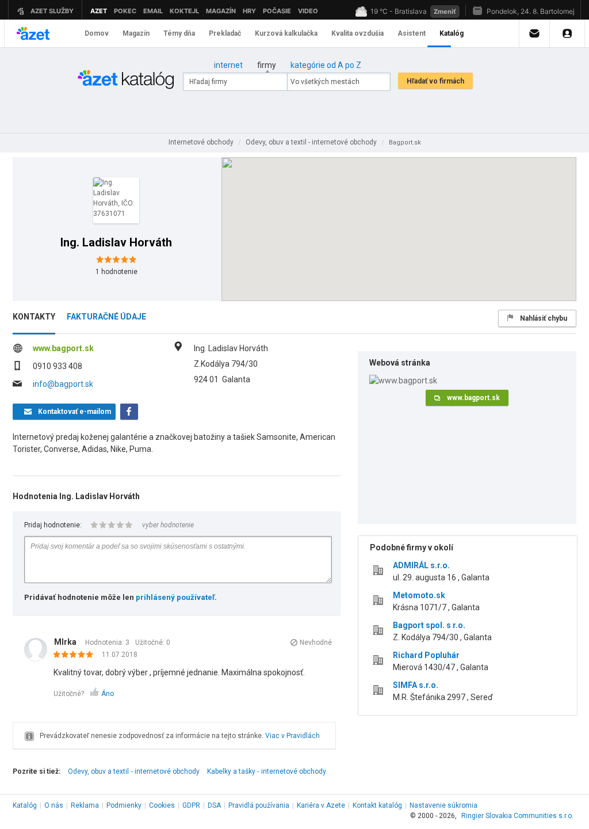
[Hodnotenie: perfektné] (76, 655)
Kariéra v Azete (321, 805)
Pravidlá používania (258, 805)
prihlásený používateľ (175, 597)
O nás (53, 805)
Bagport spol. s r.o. (429, 625)
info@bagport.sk (63, 384)
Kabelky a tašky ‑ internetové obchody (266, 771)
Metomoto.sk (419, 595)
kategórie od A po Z (325, 65)
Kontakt (377, 805)
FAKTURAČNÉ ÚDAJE (106, 316)
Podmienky (123, 805)
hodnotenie (116, 272)
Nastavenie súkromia (443, 805)
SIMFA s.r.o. (415, 685)
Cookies (162, 805)
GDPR (191, 805)
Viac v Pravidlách (292, 736)
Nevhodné (316, 642)
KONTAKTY (34, 316)
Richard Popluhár (426, 655)
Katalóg (25, 805)
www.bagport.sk (63, 348)
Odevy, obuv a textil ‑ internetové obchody (134, 771)
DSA (214, 805)
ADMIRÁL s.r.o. (421, 565)
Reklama (85, 805)
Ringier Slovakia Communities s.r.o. (517, 816)
